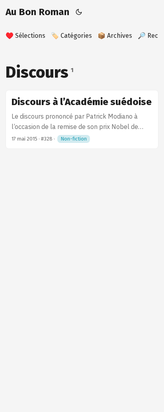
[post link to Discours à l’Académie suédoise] (82, 119)
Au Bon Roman (37, 12)
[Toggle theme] (79, 12)
